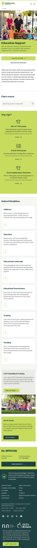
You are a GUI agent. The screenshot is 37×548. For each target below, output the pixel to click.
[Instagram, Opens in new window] (8, 516)
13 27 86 (3, 458)
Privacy (21, 488)
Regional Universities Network (27, 495)
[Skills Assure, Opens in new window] (24, 526)
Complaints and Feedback (8, 488)
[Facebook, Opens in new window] (3, 516)
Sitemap (21, 498)
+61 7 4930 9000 (23, 458)
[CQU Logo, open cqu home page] (8, 4)
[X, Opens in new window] (17, 516)
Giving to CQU (5, 495)
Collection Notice (6, 485)
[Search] (32, 103)
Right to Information (25, 485)
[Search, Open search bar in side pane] (31, 3)
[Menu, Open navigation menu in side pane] (34, 3)
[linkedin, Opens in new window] (12, 516)
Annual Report (5, 498)
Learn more (26, 539)
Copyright (4, 493)
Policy (20, 490)
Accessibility (4, 490)
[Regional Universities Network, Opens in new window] (8, 526)
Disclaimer (22, 493)
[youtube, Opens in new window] (21, 516)
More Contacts (17, 464)
